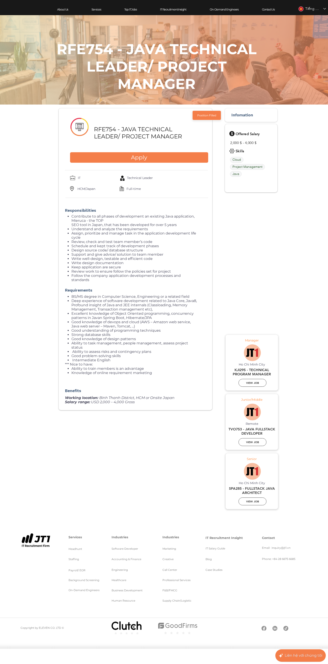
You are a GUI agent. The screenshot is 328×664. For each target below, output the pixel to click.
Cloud (237, 160)
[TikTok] (285, 628)
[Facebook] (264, 628)
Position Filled (206, 115)
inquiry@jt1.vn (281, 547)
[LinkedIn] (274, 628)
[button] (96, 9)
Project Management (247, 167)
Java (236, 174)
